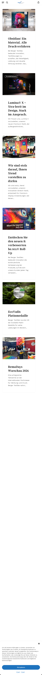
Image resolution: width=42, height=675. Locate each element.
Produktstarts (11, 12)
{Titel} (18, 672)
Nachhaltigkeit (11, 285)
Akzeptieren (21, 667)
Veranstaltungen (12, 340)
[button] (39, 644)
